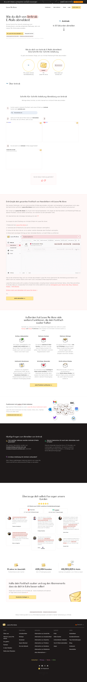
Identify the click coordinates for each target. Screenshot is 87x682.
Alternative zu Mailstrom (42, 649)
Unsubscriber (23, 633)
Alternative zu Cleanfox (42, 640)
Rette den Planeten (9, 651)
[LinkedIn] (47, 666)
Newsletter (72, 649)
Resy (70, 285)
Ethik (54, 660)
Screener (21, 640)
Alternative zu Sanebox (42, 646)
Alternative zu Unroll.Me (42, 633)
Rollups (23, 328)
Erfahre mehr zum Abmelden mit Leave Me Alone (21, 290)
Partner (5, 644)
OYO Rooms (15, 286)
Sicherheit (34, 660)
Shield (30, 328)
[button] (48, 7)
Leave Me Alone (11, 7)
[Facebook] (42, 666)
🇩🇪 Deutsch (78, 624)
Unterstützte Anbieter (60, 640)
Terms (49, 660)
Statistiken (72, 633)
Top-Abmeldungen (75, 640)
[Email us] (45, 666)
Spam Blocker (23, 643)
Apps (55, 646)
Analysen (72, 646)
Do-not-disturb (23, 646)
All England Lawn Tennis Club (59, 285)
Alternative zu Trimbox (42, 643)
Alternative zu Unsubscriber (43, 636)
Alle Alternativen (40, 652)
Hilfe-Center (57, 636)
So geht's (6, 641)
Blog (70, 643)
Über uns (6, 633)
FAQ (55, 633)
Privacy (42, 660)
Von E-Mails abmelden (60, 643)
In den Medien (7, 648)
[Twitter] (39, 666)
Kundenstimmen (74, 636)
